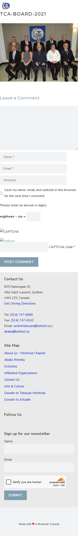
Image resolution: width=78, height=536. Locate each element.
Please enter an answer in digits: (23, 205)
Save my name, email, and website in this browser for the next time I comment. (40, 193)
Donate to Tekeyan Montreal (24, 393)
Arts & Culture (14, 386)
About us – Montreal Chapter (25, 353)
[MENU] (72, 6)
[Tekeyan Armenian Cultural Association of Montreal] (6, 6)
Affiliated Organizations (20, 373)
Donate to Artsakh (17, 400)
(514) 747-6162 (22, 320)
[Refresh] (7, 241)
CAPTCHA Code (61, 247)
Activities (10, 366)
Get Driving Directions (20, 303)
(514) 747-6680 (21, 315)
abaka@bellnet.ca (16, 331)
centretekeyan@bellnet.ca (32, 326)
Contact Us (12, 380)
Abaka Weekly (14, 360)
